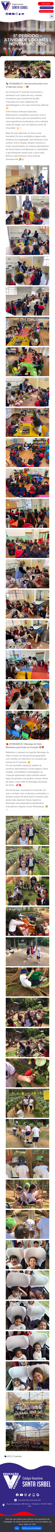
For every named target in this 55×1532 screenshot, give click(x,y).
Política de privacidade (31, 1528)
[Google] (37, 1494)
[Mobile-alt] (33, 1494)
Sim (16, 1528)
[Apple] (19, 14)
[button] (52, 16)
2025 (9, 1456)
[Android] (23, 14)
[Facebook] (7, 14)
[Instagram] (16, 14)
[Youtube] (10, 14)
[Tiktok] (29, 1494)
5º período (17, 1456)
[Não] (51, 1524)
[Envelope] (13, 14)
